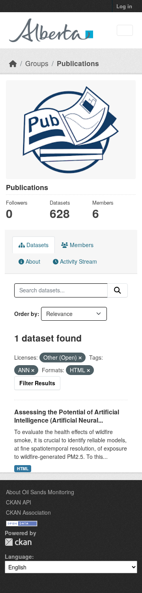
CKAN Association (28, 512)
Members (80, 245)
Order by (25, 314)
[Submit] (117, 290)
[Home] (13, 63)
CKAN (18, 542)
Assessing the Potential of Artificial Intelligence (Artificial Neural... (66, 416)
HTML (22, 468)
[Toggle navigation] (125, 30)
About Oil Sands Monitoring (40, 492)
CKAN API (18, 502)
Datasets (37, 245)
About (32, 261)
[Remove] (80, 358)
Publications (78, 63)
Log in (124, 6)
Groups (37, 63)
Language (18, 556)
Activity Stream (77, 261)
